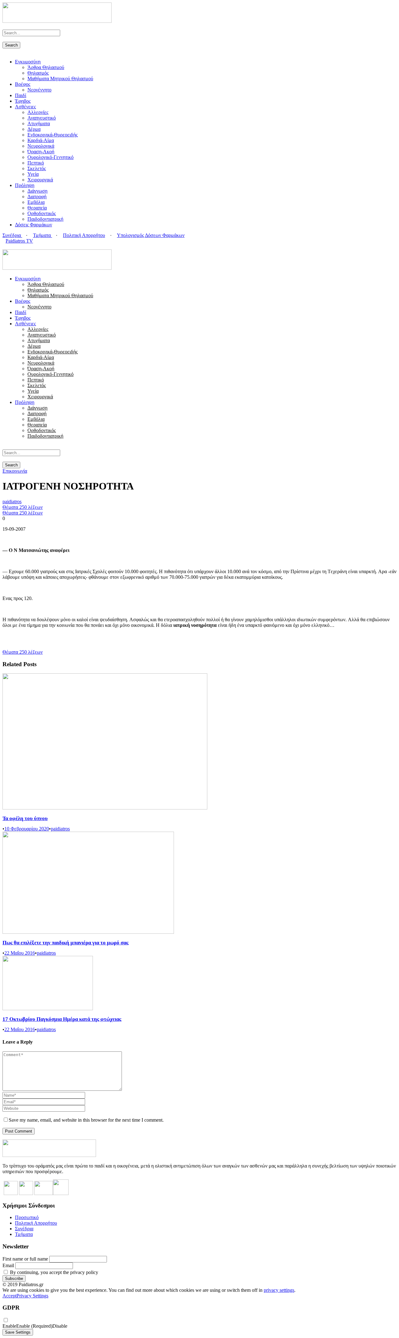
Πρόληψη (24, 185)
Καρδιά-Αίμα (40, 140)
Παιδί (20, 95)
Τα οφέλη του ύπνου (25, 818)
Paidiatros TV (19, 240)
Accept (9, 1295)
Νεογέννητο (39, 89)
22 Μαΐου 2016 (19, 953)
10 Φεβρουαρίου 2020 (26, 828)
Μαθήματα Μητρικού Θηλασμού (60, 78)
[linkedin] (12, 246)
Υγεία (33, 174)
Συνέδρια (12, 235)
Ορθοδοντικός (41, 213)
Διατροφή (36, 196)
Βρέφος (22, 84)
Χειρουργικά (40, 179)
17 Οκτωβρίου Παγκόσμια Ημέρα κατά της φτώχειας (61, 1019)
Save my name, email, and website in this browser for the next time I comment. (86, 1120)
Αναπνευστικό (41, 118)
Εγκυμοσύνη (28, 61)
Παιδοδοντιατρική (45, 219)
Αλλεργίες (37, 112)
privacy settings (279, 1290)
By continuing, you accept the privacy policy (53, 1272)
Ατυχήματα (38, 123)
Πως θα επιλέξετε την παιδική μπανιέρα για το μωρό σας (65, 943)
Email (8, 1265)
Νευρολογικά (40, 146)
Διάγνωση (37, 191)
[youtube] (15, 246)
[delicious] (4, 246)
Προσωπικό (27, 1217)
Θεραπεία (37, 207)
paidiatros (12, 501)
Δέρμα (34, 129)
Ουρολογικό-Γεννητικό (50, 157)
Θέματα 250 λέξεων (22, 507)
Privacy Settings (32, 1295)
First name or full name (25, 1259)
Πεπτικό (35, 162)
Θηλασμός (38, 73)
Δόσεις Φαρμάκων (33, 224)
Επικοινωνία (14, 471)
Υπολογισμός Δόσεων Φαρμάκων (151, 235)
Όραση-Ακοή (40, 151)
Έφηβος (23, 101)
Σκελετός (36, 168)
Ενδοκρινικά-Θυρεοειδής (52, 134)
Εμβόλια (36, 202)
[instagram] (19, 246)
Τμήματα (42, 235)
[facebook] (8, 246)
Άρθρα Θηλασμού (45, 67)
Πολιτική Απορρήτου (84, 235)
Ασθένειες (25, 106)
